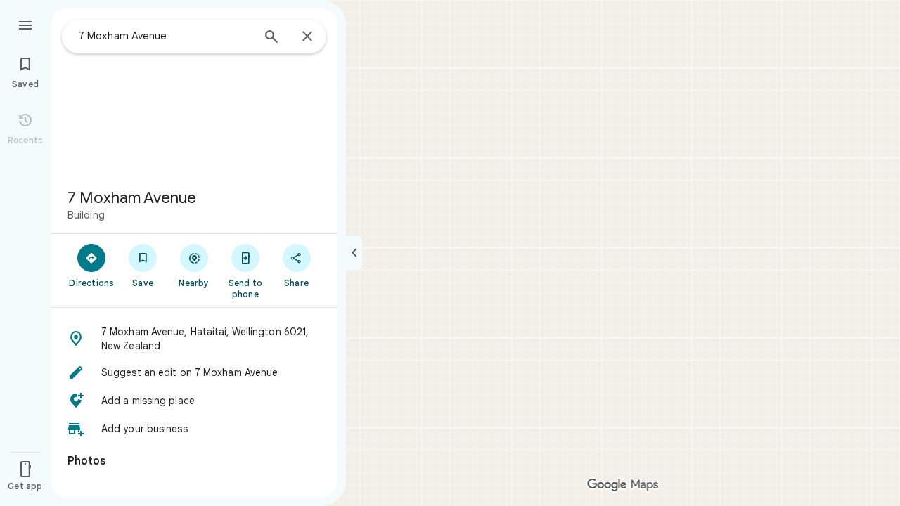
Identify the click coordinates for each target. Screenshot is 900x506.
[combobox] (165, 35)
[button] (194, 338)
